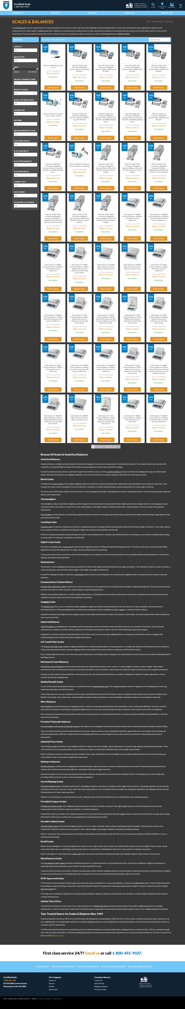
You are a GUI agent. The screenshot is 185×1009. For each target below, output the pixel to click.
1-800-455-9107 (126, 953)
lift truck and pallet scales (53, 646)
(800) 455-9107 (124, 34)
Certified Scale (19, 28)
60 (107, 447)
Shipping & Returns (101, 986)
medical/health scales (101, 686)
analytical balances (114, 472)
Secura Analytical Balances (63, 966)
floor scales (52, 746)
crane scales (67, 547)
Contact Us (166, 13)
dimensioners (79, 574)
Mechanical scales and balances (52, 666)
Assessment (53, 989)
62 (115, 447)
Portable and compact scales (51, 806)
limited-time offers (101, 906)
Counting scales (46, 527)
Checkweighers (46, 514)
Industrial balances (47, 627)
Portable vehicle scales (49, 826)
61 (111, 447)
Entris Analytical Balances (88, 966)
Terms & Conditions (45, 999)
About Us (129, 13)
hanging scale (49, 607)
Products (18, 13)
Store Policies (99, 983)
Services (55, 13)
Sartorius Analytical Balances (113, 966)
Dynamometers (42, 966)
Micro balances (46, 706)
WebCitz (34, 999)
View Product (53, 87)
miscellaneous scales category (55, 863)
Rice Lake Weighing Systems (140, 966)
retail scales (76, 854)
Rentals (93, 13)
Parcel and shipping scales (50, 786)
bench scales (57, 484)
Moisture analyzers (48, 766)
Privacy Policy (56, 999)
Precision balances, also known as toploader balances (60, 726)
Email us (92, 953)
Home (148, 21)
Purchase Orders (100, 989)
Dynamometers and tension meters (53, 587)
